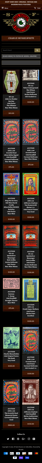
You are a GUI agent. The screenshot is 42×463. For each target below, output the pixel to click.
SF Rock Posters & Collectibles (23, 447)
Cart (38, 8)
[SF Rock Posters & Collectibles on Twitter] (8, 439)
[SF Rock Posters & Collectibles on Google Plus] (23, 439)
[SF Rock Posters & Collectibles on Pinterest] (18, 439)
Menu (6, 8)
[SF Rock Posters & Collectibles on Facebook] (13, 439)
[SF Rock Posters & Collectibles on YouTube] (34, 439)
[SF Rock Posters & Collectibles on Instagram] (29, 439)
